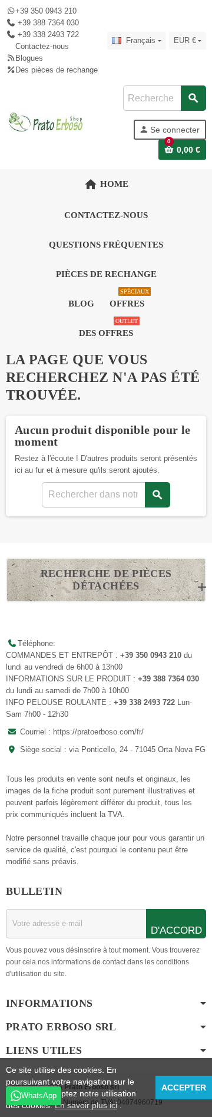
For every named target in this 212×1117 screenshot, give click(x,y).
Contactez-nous (42, 46)
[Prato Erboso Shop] (46, 121)
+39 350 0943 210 (46, 10)
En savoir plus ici (86, 1105)
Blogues (29, 58)
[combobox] (164, 98)
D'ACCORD (176, 930)
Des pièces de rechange (56, 69)
